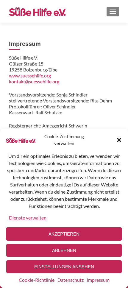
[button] (119, 140)
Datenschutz (70, 280)
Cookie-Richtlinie (36, 280)
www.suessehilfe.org (30, 75)
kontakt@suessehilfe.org (34, 81)
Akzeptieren (64, 233)
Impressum (98, 280)
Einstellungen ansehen (64, 266)
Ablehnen (64, 250)
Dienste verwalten (27, 217)
